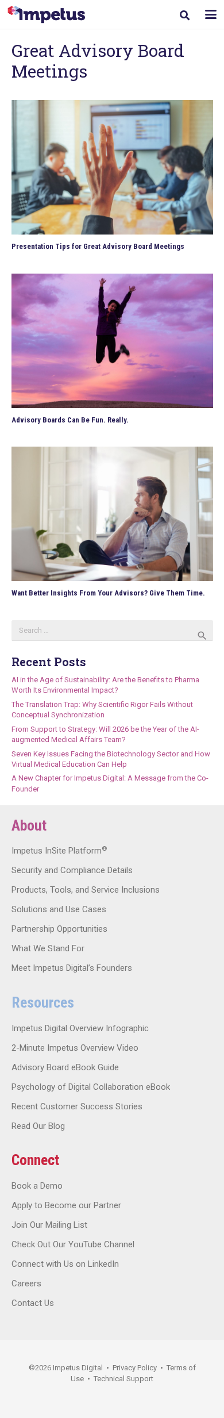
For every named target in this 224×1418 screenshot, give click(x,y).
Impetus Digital (78, 1367)
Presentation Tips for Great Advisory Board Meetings (97, 246)
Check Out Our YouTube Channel (72, 1244)
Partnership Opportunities (59, 929)
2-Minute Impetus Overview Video (74, 1048)
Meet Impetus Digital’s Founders (71, 968)
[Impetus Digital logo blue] (46, 15)
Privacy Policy (135, 1367)
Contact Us (32, 1303)
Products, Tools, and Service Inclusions (85, 890)
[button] (184, 15)
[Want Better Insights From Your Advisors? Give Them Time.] (112, 514)
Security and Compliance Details (72, 870)
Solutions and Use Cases (58, 909)
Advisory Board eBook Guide (65, 1067)
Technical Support (123, 1378)
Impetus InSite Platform (59, 851)
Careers (26, 1283)
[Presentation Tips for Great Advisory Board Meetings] (112, 167)
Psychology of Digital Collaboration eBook (90, 1087)
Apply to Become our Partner (66, 1205)
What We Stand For (47, 948)
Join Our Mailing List (49, 1225)
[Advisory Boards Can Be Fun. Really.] (112, 341)
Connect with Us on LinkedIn (65, 1264)
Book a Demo (37, 1186)
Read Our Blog (38, 1126)
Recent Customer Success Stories (76, 1106)
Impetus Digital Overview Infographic (80, 1028)
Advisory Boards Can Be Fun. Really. (70, 420)
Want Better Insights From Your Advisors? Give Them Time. (108, 593)
